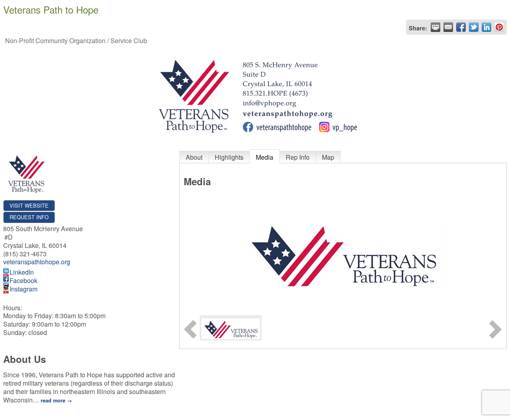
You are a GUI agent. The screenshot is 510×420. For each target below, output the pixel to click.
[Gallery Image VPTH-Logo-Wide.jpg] (231, 327)
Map (328, 157)
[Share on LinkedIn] (486, 27)
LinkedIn (22, 272)
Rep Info (298, 157)
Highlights (229, 157)
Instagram (23, 288)
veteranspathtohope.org (36, 261)
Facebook (23, 280)
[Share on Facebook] (461, 27)
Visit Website (29, 205)
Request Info (29, 217)
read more (53, 400)
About (194, 157)
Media (264, 157)
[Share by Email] (448, 27)
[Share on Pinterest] (499, 27)
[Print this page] (435, 27)
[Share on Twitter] (474, 27)
